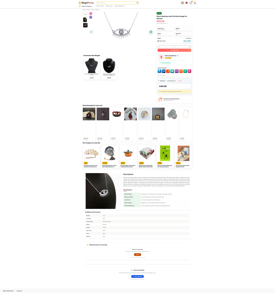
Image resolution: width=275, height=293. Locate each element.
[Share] (90, 17)
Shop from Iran (109, 6)
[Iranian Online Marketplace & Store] (87, 2)
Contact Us (19, 290)
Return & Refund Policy (8, 290)
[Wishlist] (90, 13)
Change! (180, 80)
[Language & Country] (186, 3)
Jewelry (92, 9)
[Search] (137, 2)
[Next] (151, 32)
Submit (137, 254)
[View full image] (121, 32)
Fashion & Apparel (86, 9)
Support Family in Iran (120, 6)
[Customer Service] (182, 3)
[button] (195, 3)
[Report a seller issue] (178, 56)
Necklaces (97, 9)
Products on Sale (100, 6)
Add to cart (175, 50)
